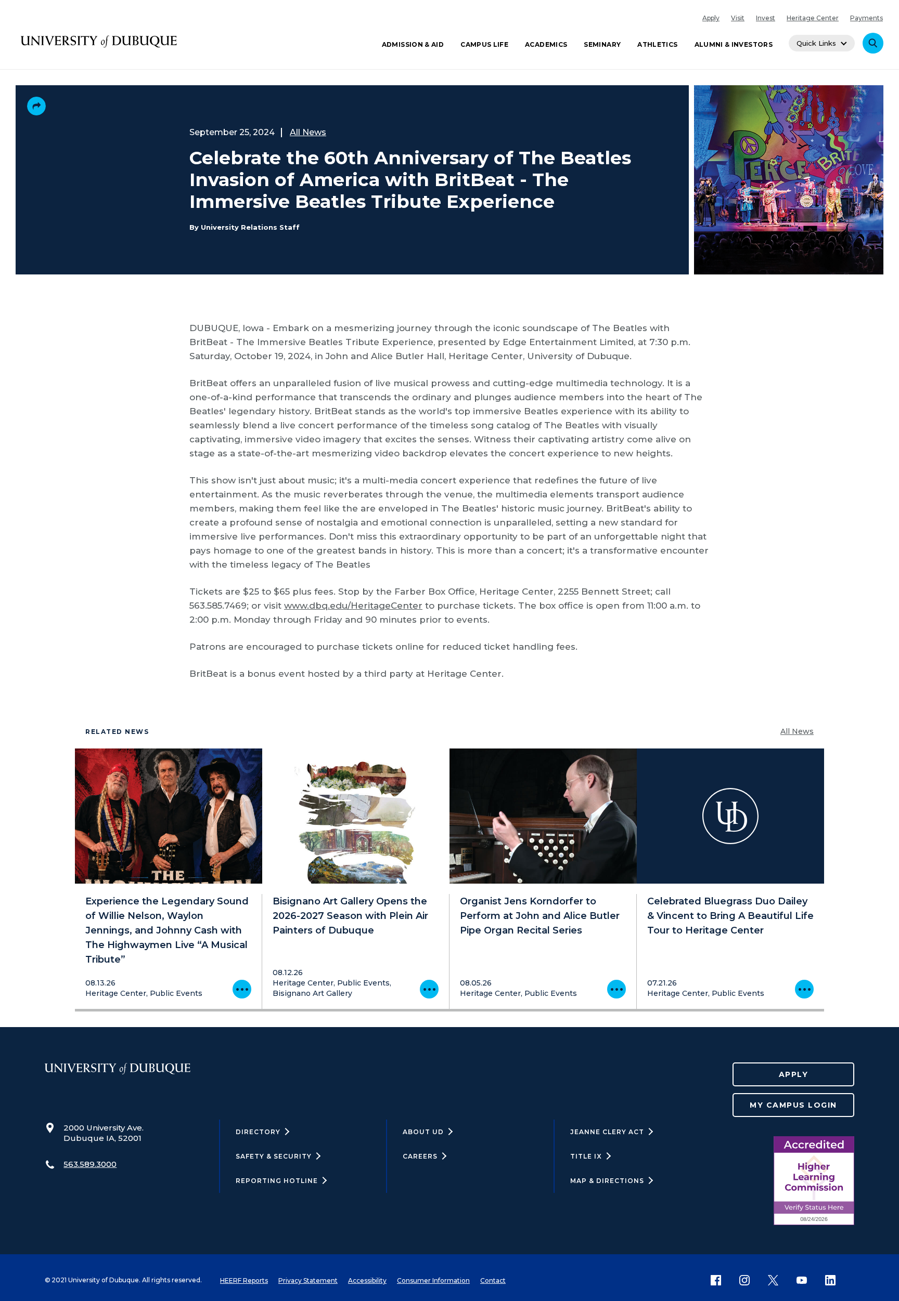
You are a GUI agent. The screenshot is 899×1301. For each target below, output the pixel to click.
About (423, 1132)
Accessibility (367, 1280)
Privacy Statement (308, 1280)
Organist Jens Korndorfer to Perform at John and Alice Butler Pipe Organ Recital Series (540, 916)
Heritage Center (813, 18)
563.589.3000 (90, 1164)
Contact (493, 1280)
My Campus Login (793, 1105)
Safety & (274, 1156)
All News (308, 132)
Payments (866, 18)
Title (586, 1156)
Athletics (657, 44)
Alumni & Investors (734, 44)
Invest (765, 18)
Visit (737, 18)
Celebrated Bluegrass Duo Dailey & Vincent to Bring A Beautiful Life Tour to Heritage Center (730, 916)
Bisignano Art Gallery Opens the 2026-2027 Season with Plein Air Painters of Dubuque (350, 916)
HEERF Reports (244, 1280)
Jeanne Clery (607, 1132)
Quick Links (816, 43)
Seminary (602, 44)
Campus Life (484, 44)
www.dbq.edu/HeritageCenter (353, 605)
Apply (711, 18)
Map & (607, 1181)
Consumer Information (433, 1280)
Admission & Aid (413, 44)
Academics (546, 44)
